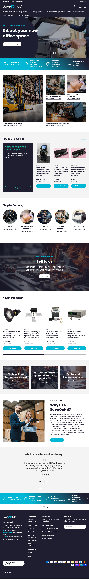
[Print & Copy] (79, 217)
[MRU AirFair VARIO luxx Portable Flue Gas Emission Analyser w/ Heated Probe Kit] (55, 314)
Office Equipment (61, 227)
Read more (44, 276)
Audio (10, 226)
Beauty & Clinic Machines (27, 227)
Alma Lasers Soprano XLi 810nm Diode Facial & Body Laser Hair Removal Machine (43, 171)
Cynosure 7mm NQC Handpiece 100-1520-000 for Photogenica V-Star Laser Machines (61, 171)
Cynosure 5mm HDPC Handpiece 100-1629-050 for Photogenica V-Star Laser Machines (78, 171)
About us (31, 528)
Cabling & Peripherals (49, 532)
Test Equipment (47, 525)
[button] (85, 6)
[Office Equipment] (62, 217)
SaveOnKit (9, 572)
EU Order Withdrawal (32, 545)
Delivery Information (32, 521)
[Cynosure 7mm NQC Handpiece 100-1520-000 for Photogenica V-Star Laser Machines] (61, 153)
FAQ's (30, 553)
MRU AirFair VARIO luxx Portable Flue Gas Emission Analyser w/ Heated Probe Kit (54, 335)
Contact (31, 532)
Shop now (18, 188)
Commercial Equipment (50, 528)
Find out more (73, 381)
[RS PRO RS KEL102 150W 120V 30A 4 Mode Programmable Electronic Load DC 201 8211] (76, 314)
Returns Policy (33, 525)
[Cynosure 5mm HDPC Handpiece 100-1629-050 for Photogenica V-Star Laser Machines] (78, 153)
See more (44, 382)
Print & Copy (79, 226)
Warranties (32, 549)
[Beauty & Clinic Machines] (27, 217)
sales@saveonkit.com (14, 536)
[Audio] (10, 217)
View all (83, 139)
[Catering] (44, 217)
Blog (29, 556)
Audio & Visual (47, 539)
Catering (44, 226)
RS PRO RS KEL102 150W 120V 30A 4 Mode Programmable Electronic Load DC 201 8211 (76, 335)
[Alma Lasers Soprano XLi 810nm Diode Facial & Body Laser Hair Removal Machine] (43, 153)
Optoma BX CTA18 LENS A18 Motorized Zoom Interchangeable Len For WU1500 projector (12, 335)
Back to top (44, 507)
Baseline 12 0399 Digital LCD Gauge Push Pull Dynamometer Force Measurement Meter (32, 335)
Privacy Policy (32, 540)
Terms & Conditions (32, 536)
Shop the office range (12, 44)
